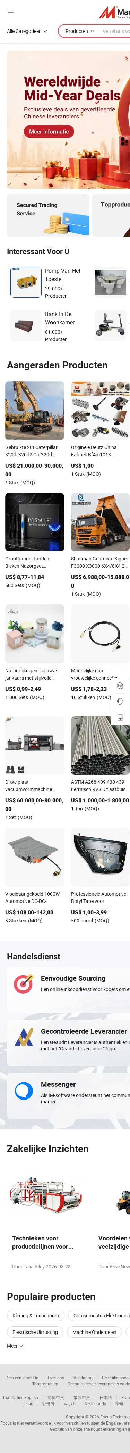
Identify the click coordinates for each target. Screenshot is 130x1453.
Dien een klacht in (22, 1377)
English (31, 1397)
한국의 (48, 1403)
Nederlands (95, 1403)
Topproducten (45, 1384)
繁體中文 (81, 1397)
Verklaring (83, 1377)
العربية (69, 1403)
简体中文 (55, 1397)
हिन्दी (119, 1403)
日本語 (105, 1397)
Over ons (56, 1377)
